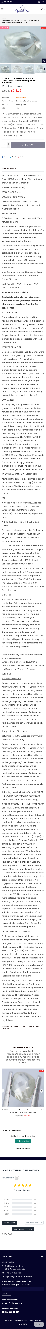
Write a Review (9, 1223)
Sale (43, 28)
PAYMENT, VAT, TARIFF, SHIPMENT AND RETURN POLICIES (20, 1027)
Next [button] (41, 1091)
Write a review (23, 1141)
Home (4, 18)
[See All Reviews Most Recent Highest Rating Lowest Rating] (34, 1223)
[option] (17, 68)
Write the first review (23, 1229)
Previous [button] (2, 1091)
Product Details (9, 169)
